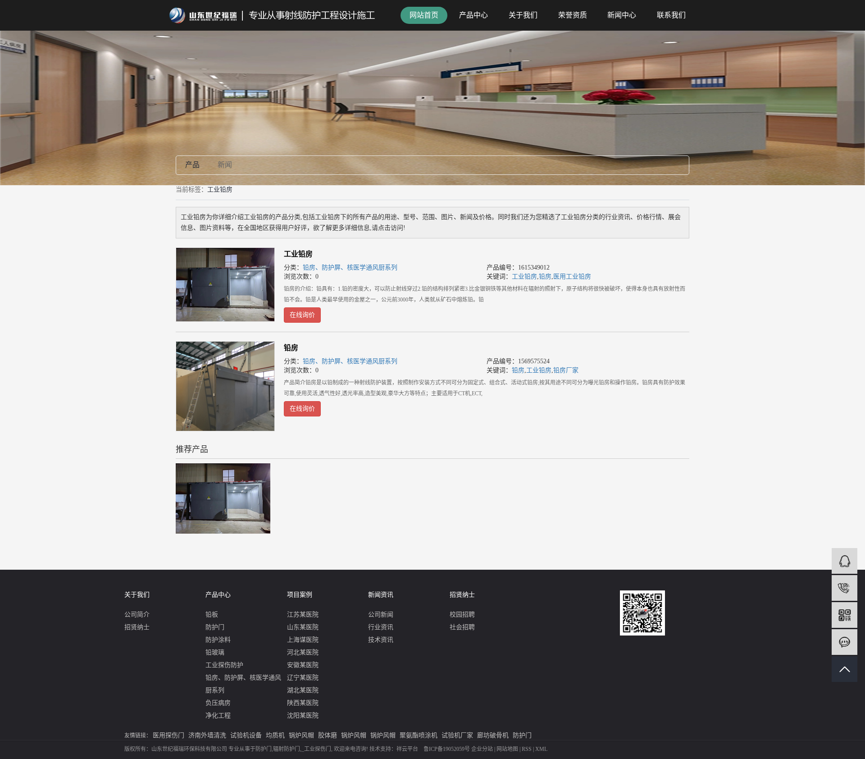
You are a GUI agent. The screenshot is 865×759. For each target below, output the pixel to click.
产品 (192, 165)
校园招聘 (462, 614)
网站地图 (507, 749)
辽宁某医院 (303, 677)
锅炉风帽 (301, 735)
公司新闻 (380, 614)
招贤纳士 (137, 627)
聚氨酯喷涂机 (418, 735)
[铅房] (225, 386)
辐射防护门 (286, 749)
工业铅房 (298, 254)
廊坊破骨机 (493, 735)
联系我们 (671, 15)
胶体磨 (327, 735)
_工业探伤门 (316, 749)
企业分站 (482, 749)
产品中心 (473, 15)
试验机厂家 (457, 735)
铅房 (545, 276)
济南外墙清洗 (207, 735)
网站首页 (424, 15)
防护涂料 (218, 639)
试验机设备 (246, 735)
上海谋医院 (303, 639)
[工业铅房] (225, 284)
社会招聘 (462, 627)
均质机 (275, 735)
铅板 (211, 614)
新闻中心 (621, 15)
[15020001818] (844, 588)
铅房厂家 (565, 370)
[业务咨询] (844, 561)
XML (541, 749)
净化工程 (218, 715)
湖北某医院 (303, 690)
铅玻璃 (214, 652)
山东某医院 (303, 627)
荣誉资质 (572, 15)
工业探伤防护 (224, 665)
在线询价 (302, 314)
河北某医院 (303, 652)
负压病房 (218, 703)
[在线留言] (844, 642)
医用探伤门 (168, 735)
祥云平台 (407, 749)
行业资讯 (380, 627)
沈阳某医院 (303, 715)
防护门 (214, 627)
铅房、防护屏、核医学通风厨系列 (350, 267)
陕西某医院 (303, 703)
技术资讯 (380, 639)
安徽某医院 (303, 665)
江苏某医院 (303, 614)
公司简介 (137, 614)
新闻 (225, 165)
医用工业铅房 (572, 276)
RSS (527, 749)
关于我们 (523, 15)
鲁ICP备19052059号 (446, 749)
